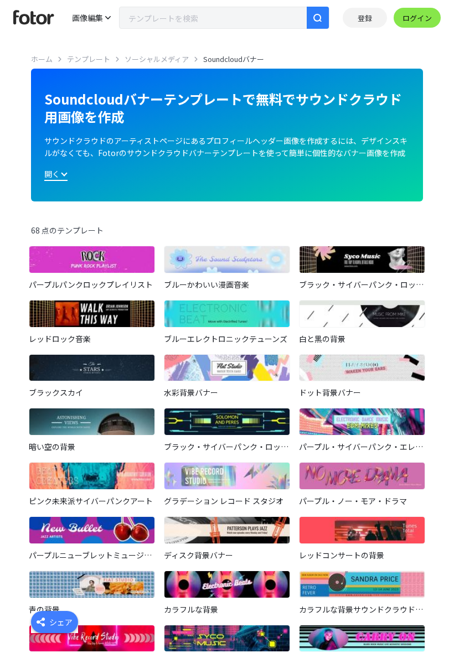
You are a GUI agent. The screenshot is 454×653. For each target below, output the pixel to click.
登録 (365, 18)
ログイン (417, 18)
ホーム (42, 59)
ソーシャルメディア (157, 59)
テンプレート (88, 59)
